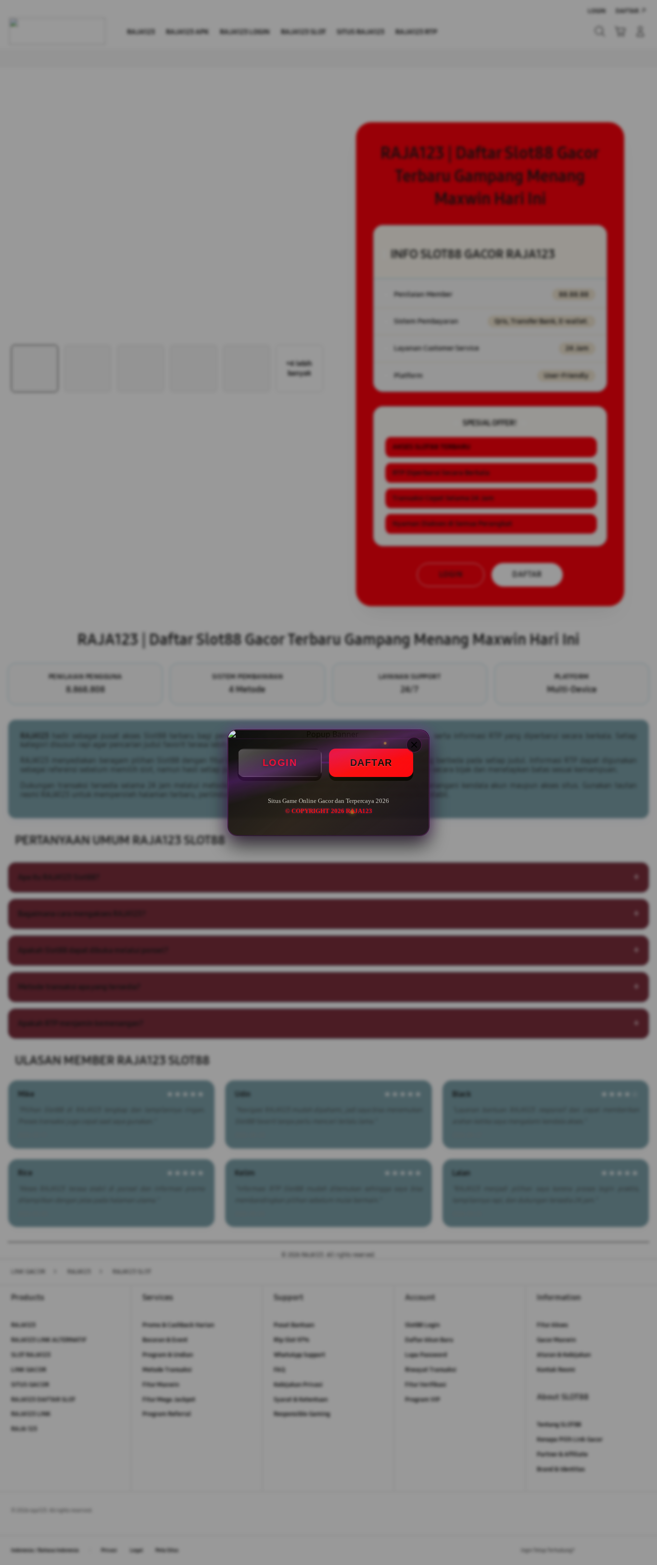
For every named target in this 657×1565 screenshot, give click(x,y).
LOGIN (280, 762)
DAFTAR (371, 762)
